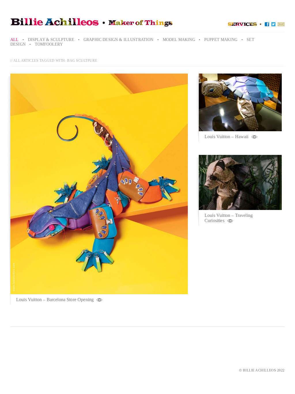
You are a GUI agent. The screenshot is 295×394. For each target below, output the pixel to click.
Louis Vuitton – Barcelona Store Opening (55, 299)
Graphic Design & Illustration (119, 39)
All (14, 39)
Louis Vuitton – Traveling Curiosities (229, 218)
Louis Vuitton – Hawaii (227, 136)
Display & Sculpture (51, 39)
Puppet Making (220, 39)
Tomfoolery (49, 44)
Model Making (179, 39)
